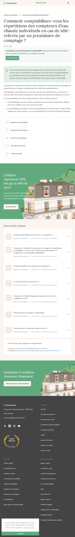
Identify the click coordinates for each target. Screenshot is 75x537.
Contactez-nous (46, 468)
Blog (42, 489)
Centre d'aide (8, 463)
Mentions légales (46, 505)
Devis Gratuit (12, 58)
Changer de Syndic (47, 430)
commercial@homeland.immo (14, 418)
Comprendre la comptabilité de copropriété (35, 15)
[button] (68, 3)
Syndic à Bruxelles (47, 440)
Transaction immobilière (12, 479)
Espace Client (45, 463)
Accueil (43, 409)
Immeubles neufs (10, 468)
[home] (10, 3)
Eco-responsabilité (47, 484)
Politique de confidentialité (50, 510)
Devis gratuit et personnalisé (17, 384)
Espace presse (45, 499)
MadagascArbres (46, 515)
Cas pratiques (8, 499)
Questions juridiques (10, 484)
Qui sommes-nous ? (48, 420)
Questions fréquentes (48, 474)
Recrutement (45, 494)
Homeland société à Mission (50, 425)
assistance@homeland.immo (50, 351)
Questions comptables (11, 15)
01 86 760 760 (24, 351)
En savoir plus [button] (29, 528)
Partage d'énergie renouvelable (51, 520)
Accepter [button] (20, 533)
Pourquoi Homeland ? (48, 414)
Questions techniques (11, 489)
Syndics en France (47, 445)
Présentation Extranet (48, 479)
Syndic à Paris (45, 451)
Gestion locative (9, 474)
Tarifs (43, 435)
